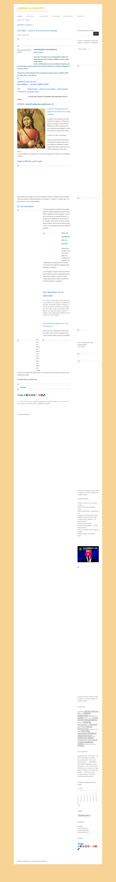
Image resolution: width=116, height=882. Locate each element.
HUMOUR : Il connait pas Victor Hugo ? (87, 517)
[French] (81, 46)
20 (87, 798)
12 (84, 796)
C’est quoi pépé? (43, 16)
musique (92, 733)
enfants (87, 722)
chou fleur (35, 401)
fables (88, 724)
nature (81, 735)
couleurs (90, 718)
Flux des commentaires (83, 830)
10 (78, 796)
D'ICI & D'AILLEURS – (83, 760)
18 (81, 798)
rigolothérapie (82, 740)
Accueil (19, 16)
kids (87, 729)
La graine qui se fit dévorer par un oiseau (88, 515)
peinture (88, 735)
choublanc (47, 403)
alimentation (81, 711)
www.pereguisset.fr (82, 344)
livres (79, 731)
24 (78, 801)
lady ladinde (91, 729)
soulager (88, 742)
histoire (22, 403)
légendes (85, 731)
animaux (95, 711)
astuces (81, 713)
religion (26, 403)
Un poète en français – (83, 774)
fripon (79, 727)
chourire (91, 716)
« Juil (79, 805)
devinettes (80, 722)
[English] (83, 46)
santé (95, 740)
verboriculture (93, 744)
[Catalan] (78, 46)
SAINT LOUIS (32, 403)
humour (81, 728)
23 (96, 798)
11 (81, 796)
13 (87, 796)
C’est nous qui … (30, 16)
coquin (86, 718)
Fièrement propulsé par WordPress (39, 861)
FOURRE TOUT (80, 16)
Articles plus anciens (23, 414)
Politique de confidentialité (23, 861)
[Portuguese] (87, 46)
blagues (87, 713)
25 (81, 801)
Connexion (80, 826)
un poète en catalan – (83, 755)
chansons (83, 715)
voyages (81, 746)
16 (96, 796)
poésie (80, 738)
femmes (93, 724)
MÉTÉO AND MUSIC (68, 16)
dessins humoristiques (87, 720)
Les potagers (56, 16)
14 (90, 796)
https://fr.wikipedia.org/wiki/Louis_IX (39, 104)
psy (85, 738)
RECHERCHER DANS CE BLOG (86, 30)
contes (81, 718)
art (79, 713)
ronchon (90, 740)
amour (87, 711)
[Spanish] (80, 46)
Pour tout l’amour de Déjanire (85, 523)
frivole (83, 727)
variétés (80, 744)
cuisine (95, 718)
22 (93, 798)
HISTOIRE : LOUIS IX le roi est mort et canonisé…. (38, 31)
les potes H (55, 401)
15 (93, 796)
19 (84, 798)
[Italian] (85, 46)
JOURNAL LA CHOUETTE (30, 8)
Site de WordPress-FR (83, 832)
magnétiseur (83, 733)
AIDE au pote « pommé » (23, 20)
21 (90, 798)
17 (78, 798)
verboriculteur (87, 744)
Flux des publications (83, 828)
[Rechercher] (96, 34)
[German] (88, 46)
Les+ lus (96, 729)
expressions (82, 725)
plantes (93, 736)
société (81, 742)
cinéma (96, 716)
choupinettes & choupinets (44, 401)
